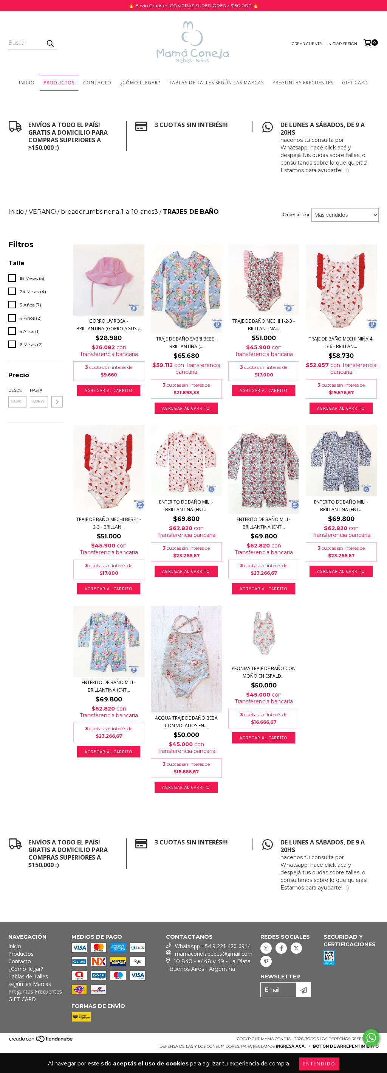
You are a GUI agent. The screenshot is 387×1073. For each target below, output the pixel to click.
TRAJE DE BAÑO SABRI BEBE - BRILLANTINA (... (186, 343)
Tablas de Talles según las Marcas (216, 82)
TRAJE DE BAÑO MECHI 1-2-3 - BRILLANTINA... (263, 325)
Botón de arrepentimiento (346, 1046)
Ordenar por (296, 214)
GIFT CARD (355, 82)
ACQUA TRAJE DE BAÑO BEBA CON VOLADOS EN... (186, 722)
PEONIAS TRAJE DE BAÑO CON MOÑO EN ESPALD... (264, 672)
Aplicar (57, 401)
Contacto (97, 82)
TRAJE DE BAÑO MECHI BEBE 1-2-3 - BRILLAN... (108, 523)
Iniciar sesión (342, 43)
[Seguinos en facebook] (281, 948)
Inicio (27, 82)
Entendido (319, 1064)
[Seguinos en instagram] (266, 948)
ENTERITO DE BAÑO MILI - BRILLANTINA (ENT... (186, 506)
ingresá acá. (291, 1046)
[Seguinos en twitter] (296, 948)
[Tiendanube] (41, 1041)
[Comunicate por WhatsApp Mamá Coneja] (371, 1038)
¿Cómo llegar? (140, 82)
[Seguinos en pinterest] (266, 961)
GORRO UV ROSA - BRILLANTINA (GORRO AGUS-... (108, 325)
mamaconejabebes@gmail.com (213, 953)
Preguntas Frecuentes (302, 82)
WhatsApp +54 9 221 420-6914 (213, 946)
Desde (15, 390)
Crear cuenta (307, 43)
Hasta (36, 390)
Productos (58, 82)
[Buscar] (49, 43)
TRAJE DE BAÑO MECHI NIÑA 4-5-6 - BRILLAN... (341, 343)
